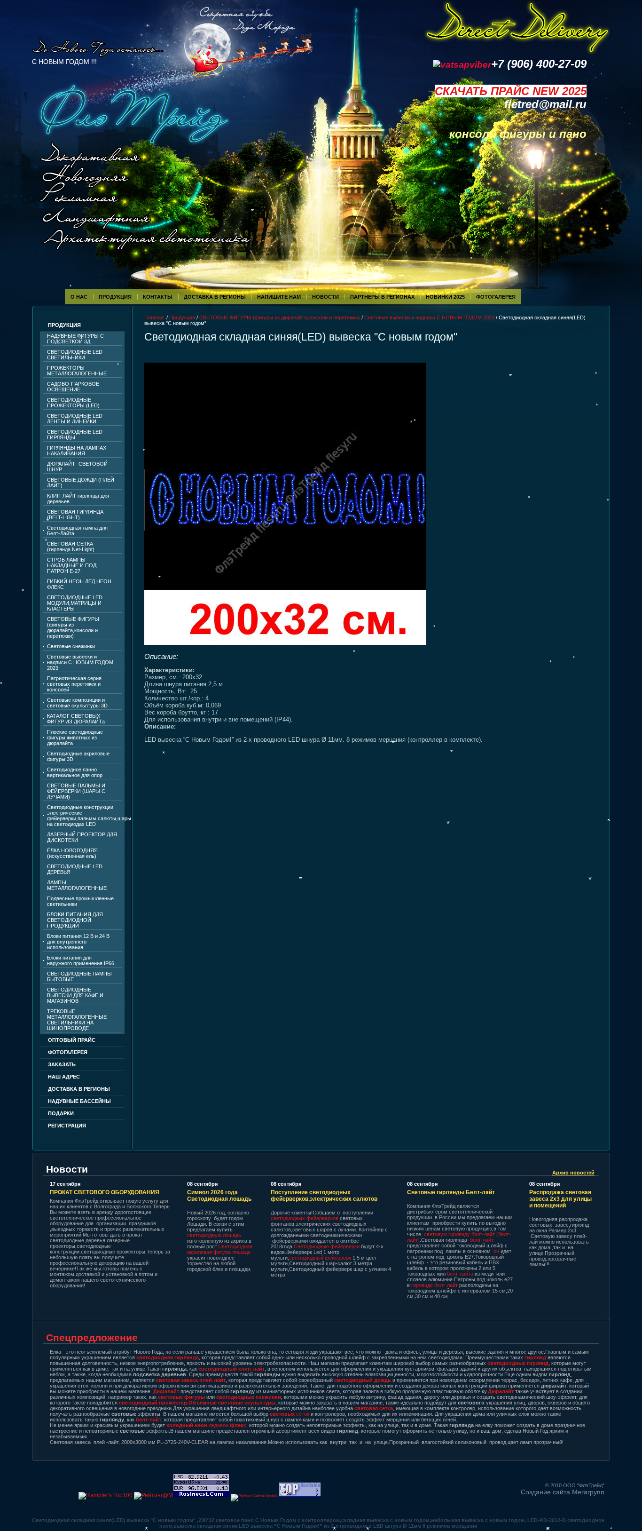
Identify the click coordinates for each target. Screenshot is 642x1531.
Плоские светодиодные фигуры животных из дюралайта (75, 737)
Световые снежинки (71, 646)
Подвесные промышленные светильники (80, 901)
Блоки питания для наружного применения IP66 (80, 960)
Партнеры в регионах (382, 297)
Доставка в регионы (215, 297)
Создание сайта (545, 1492)
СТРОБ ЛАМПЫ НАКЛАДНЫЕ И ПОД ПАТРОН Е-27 (71, 565)
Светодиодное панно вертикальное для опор (74, 772)
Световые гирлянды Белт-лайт (451, 1192)
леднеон (206, 1425)
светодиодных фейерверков (304, 1218)
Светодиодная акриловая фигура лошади (219, 1249)
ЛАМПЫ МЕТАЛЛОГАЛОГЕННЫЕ (77, 885)
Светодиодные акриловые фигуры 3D (78, 756)
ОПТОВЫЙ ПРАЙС (71, 1040)
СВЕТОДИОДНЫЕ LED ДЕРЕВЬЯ (74, 869)
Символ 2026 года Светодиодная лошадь (219, 1195)
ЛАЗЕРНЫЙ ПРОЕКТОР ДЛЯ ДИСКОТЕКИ (82, 837)
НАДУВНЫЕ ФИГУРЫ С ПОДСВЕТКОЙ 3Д (75, 338)
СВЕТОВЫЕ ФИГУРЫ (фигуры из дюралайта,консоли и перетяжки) (73, 627)
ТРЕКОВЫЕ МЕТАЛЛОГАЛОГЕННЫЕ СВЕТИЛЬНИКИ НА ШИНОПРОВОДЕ (77, 1019)
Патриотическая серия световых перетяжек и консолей (74, 683)
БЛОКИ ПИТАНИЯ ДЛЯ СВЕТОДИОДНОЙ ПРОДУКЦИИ (75, 920)
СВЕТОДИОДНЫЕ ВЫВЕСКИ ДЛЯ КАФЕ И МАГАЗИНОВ (75, 995)
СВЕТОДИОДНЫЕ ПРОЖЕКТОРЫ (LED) (73, 402)
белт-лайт (481, 1240)
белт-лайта (460, 1274)
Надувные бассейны (79, 1101)
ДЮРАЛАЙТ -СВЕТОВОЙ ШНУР (77, 466)
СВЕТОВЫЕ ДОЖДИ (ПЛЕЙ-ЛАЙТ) (81, 482)
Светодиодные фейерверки (327, 1246)
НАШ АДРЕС (64, 1076)
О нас (78, 297)
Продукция (115, 297)
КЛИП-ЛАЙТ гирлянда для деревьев (78, 498)
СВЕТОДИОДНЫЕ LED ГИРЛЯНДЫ (74, 434)
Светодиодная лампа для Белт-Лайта (77, 530)
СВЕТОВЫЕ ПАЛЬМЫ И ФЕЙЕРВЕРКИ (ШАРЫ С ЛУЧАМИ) (76, 791)
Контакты (157, 297)
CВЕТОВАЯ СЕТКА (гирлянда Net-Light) (70, 546)
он (496, 1251)
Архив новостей (573, 1172)
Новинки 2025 (445, 297)
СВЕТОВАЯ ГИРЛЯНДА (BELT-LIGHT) (75, 514)
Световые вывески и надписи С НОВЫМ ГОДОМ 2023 (80, 662)
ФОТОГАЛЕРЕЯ (496, 297)
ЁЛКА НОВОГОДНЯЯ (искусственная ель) (72, 853)
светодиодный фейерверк (320, 1258)
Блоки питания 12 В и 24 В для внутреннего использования (78, 941)
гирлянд (535, 1357)
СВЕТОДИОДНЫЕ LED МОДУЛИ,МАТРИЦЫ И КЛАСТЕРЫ (74, 603)
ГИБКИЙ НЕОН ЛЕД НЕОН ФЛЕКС (79, 584)
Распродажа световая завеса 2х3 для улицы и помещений (560, 1199)
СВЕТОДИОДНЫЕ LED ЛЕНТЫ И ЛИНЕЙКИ (74, 418)
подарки (61, 1113)
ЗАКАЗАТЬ (62, 1064)
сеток (289, 1414)
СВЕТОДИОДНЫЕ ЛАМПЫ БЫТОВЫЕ (79, 976)
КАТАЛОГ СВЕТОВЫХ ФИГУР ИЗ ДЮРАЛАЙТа (76, 718)
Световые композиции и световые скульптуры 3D (77, 702)
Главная (154, 317)
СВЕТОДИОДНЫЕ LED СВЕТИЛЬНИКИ (74, 354)
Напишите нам (279, 297)
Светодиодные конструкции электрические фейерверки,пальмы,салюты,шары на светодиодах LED (84, 815)
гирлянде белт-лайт (434, 1285)
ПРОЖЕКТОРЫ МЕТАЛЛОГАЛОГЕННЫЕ (77, 370)
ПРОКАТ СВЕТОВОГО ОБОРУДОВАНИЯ (104, 1192)
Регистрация (67, 1125)
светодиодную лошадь (214, 1235)
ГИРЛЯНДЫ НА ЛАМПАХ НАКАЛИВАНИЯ (76, 450)
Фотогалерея (67, 1052)
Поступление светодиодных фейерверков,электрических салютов (324, 1195)
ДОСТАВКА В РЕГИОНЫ (79, 1089)
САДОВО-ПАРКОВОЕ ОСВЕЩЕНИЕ (73, 386)
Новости (325, 297)
